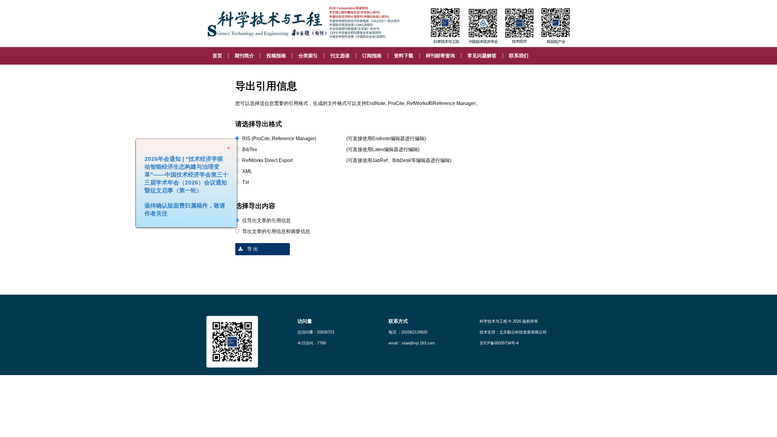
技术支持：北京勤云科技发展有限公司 (513, 332)
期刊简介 (244, 55)
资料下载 (403, 55)
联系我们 (518, 55)
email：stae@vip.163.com (411, 343)
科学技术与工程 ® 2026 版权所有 (509, 321)
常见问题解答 (482, 55)
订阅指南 (372, 55)
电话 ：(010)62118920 (407, 332)
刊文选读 (340, 55)
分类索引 (308, 55)
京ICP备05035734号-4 (499, 343)
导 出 (252, 249)
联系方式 (398, 321)
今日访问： (311, 343)
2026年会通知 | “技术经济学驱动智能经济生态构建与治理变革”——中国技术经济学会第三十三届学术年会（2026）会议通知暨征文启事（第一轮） (197, 185)
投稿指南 (276, 55)
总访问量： (315, 332)
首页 (217, 55)
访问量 (304, 321)
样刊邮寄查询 (440, 55)
